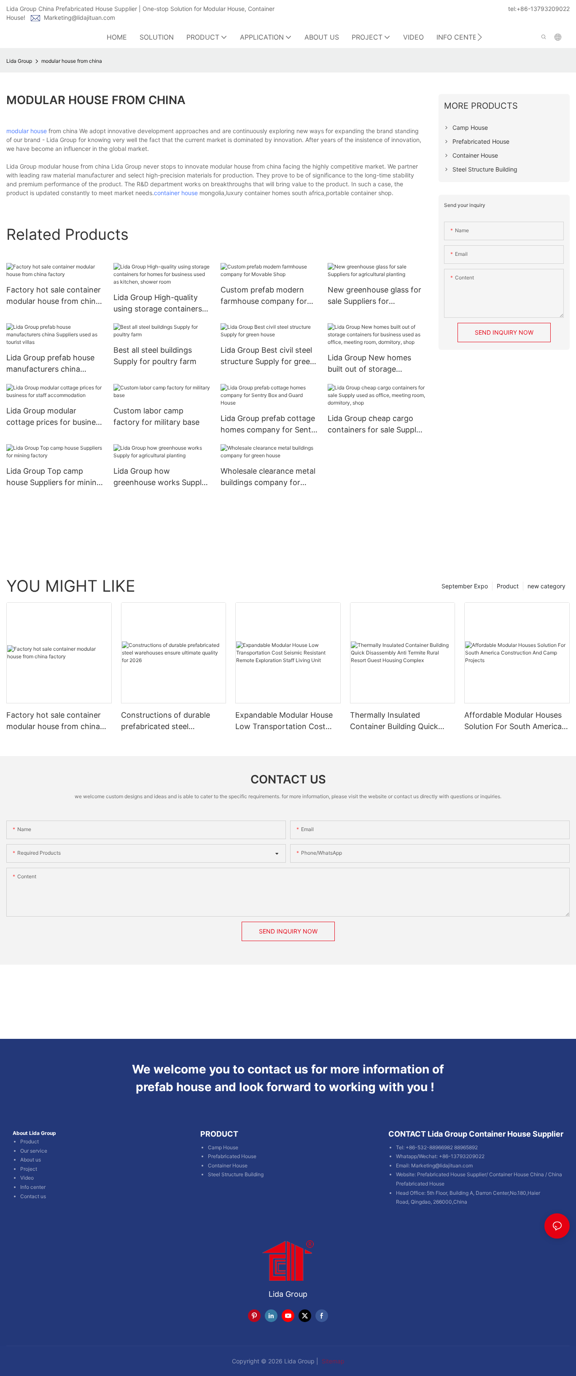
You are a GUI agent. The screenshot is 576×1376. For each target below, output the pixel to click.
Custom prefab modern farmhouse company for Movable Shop (264, 296)
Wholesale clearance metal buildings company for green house (268, 477)
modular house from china (71, 61)
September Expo (464, 586)
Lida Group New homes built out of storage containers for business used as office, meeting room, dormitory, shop (369, 364)
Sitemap (332, 1361)
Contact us (33, 1196)
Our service (33, 1151)
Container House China (516, 1174)
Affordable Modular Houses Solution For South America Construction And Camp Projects (513, 721)
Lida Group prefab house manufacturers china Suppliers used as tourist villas (50, 364)
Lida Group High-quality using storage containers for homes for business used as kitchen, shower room (157, 303)
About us (30, 1159)
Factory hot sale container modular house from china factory (53, 296)
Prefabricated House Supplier (451, 1174)
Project (28, 1169)
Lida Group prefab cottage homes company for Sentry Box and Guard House (269, 424)
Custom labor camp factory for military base (156, 416)
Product (508, 586)
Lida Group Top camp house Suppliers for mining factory (53, 477)
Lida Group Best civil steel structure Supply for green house (268, 356)
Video (27, 1178)
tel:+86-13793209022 (539, 8)
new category (546, 586)
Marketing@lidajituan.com (79, 17)
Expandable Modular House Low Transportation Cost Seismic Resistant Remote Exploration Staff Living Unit (285, 721)
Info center (33, 1187)
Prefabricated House (232, 1156)
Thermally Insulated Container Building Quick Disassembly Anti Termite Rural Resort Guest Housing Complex (399, 721)
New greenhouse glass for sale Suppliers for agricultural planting (374, 296)
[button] (479, 37)
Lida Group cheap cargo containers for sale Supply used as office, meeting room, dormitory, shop (374, 424)
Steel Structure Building (236, 1174)
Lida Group (19, 61)
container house (176, 192)
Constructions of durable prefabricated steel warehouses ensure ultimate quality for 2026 (171, 721)
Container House (228, 1165)
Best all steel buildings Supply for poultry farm (154, 356)
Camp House (223, 1147)
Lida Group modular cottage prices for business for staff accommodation (54, 417)
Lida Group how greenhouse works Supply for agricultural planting (159, 477)
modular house (26, 130)
